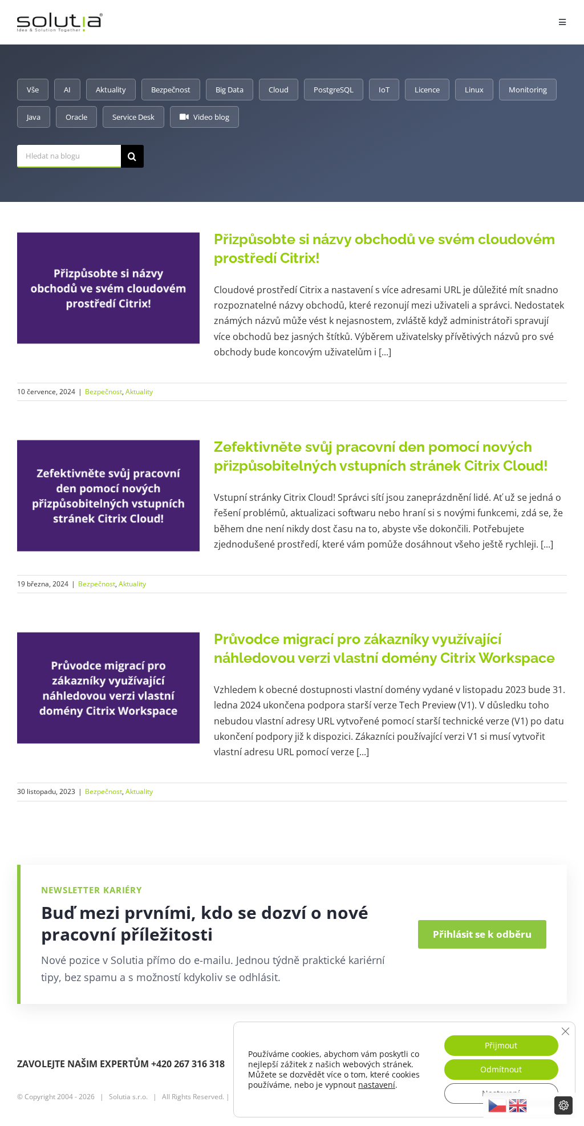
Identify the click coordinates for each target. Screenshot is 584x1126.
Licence (427, 89)
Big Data (230, 89)
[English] (518, 1105)
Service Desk (133, 117)
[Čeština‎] (497, 1105)
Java (33, 117)
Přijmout (501, 1045)
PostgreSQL (334, 89)
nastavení (376, 1085)
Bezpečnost (170, 89)
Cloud (279, 89)
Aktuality (111, 89)
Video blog (211, 117)
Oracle (76, 117)
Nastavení (501, 1093)
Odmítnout (501, 1069)
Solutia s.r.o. (128, 1096)
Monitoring (528, 89)
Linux (474, 89)
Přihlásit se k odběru (482, 934)
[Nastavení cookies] (563, 1105)
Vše (33, 89)
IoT (384, 89)
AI (67, 89)
